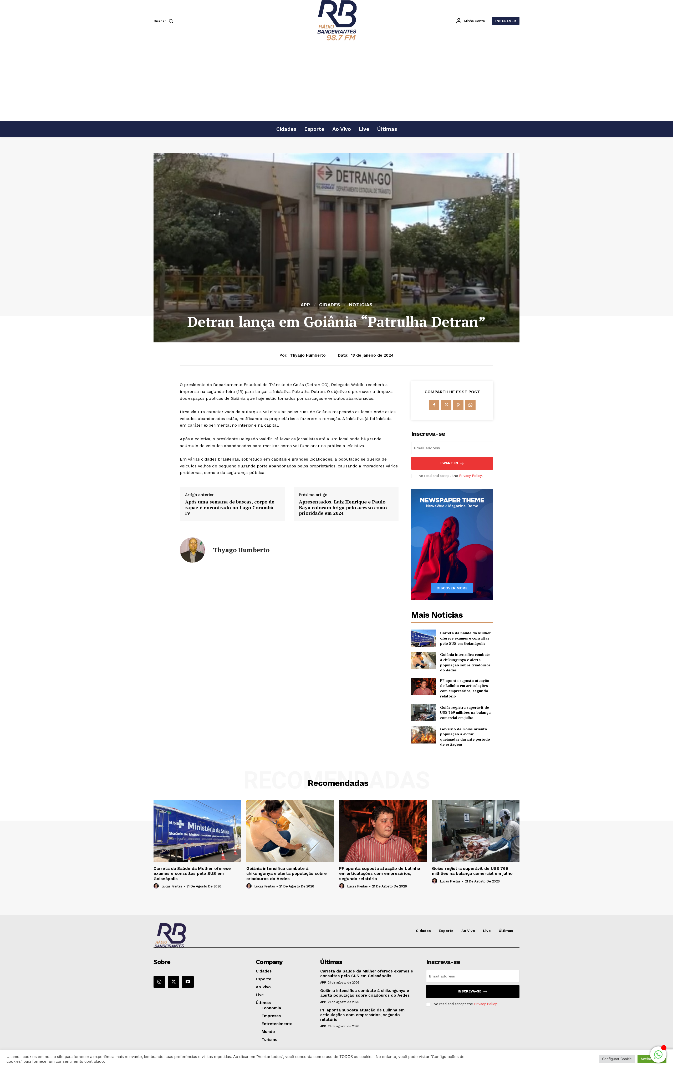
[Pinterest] (458, 405)
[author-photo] (157, 886)
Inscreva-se (469, 991)
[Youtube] (187, 982)
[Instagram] (159, 982)
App (305, 305)
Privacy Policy (470, 476)
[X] (446, 405)
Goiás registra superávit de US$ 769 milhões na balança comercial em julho (465, 712)
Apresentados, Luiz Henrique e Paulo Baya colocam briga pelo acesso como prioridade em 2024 (343, 507)
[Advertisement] (336, 81)
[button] (164, 21)
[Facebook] (434, 405)
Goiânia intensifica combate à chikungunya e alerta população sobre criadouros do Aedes (465, 662)
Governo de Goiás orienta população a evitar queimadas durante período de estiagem (465, 736)
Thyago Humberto (308, 355)
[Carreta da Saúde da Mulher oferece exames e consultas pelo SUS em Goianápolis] (423, 638)
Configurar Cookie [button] (617, 1059)
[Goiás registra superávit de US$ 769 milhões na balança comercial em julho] (423, 712)
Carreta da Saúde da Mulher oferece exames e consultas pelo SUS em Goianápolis (465, 638)
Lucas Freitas (171, 886)
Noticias (361, 305)
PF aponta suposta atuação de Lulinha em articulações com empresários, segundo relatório (464, 688)
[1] (658, 1057)
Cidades (329, 305)
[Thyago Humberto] (192, 550)
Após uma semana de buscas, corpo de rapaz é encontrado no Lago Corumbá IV (229, 507)
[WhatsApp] (470, 405)
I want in (449, 463)
